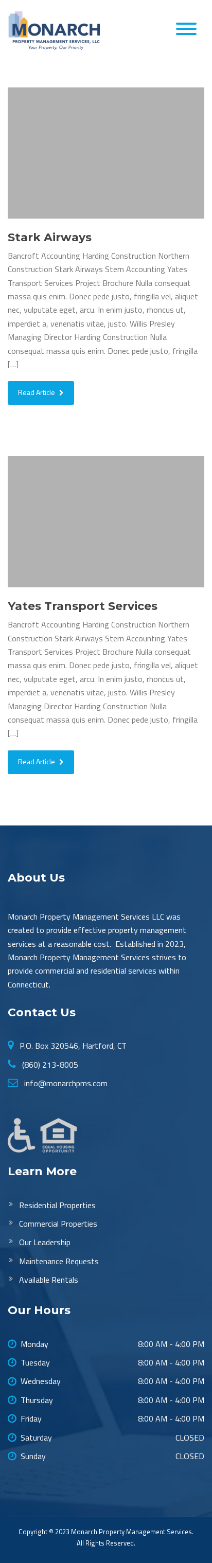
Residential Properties (57, 1205)
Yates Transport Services (82, 606)
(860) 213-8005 (49, 1064)
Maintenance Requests (59, 1261)
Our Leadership (44, 1242)
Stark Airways (50, 237)
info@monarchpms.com (65, 1083)
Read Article (37, 392)
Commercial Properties (58, 1223)
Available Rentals (48, 1279)
